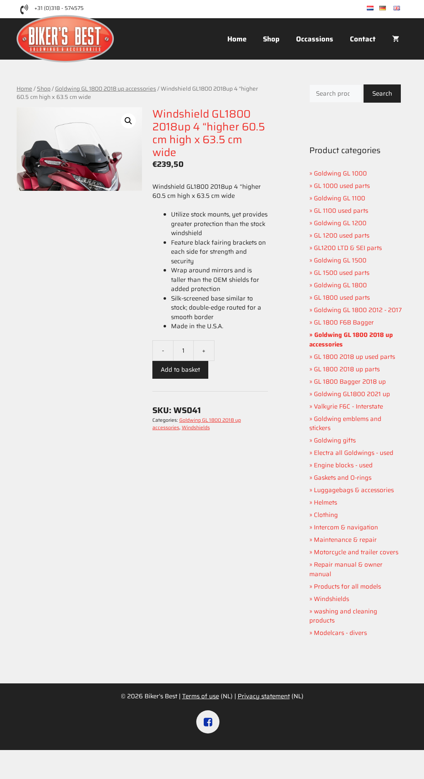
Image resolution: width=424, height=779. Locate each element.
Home (236, 39)
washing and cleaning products (343, 616)
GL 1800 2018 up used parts (354, 357)
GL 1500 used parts (341, 273)
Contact (363, 39)
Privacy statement (264, 696)
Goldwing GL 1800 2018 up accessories (105, 88)
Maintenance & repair (345, 540)
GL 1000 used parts (342, 186)
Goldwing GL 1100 (339, 198)
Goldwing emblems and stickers (345, 423)
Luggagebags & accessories (354, 490)
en (403, 8)
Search (382, 94)
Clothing (326, 515)
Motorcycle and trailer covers (356, 552)
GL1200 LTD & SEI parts (348, 248)
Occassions (314, 39)
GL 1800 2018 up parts (347, 369)
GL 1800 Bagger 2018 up (350, 382)
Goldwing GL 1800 (340, 285)
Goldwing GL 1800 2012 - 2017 (358, 310)
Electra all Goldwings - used (353, 453)
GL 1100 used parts (341, 211)
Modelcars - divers (340, 633)
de (389, 8)
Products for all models (347, 586)
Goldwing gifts (335, 440)
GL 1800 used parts (342, 298)
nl (376, 8)
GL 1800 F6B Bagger (344, 322)
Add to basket (180, 370)
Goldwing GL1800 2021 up (352, 394)
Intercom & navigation (346, 527)
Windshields (196, 427)
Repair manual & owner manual (346, 569)
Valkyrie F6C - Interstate (348, 406)
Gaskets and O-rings (342, 478)
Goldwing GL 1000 (340, 173)
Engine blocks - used (343, 465)
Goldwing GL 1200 (340, 223)
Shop (271, 39)
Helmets (325, 502)
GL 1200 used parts (341, 235)
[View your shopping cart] (395, 38)
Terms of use (200, 696)
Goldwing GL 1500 (340, 260)
